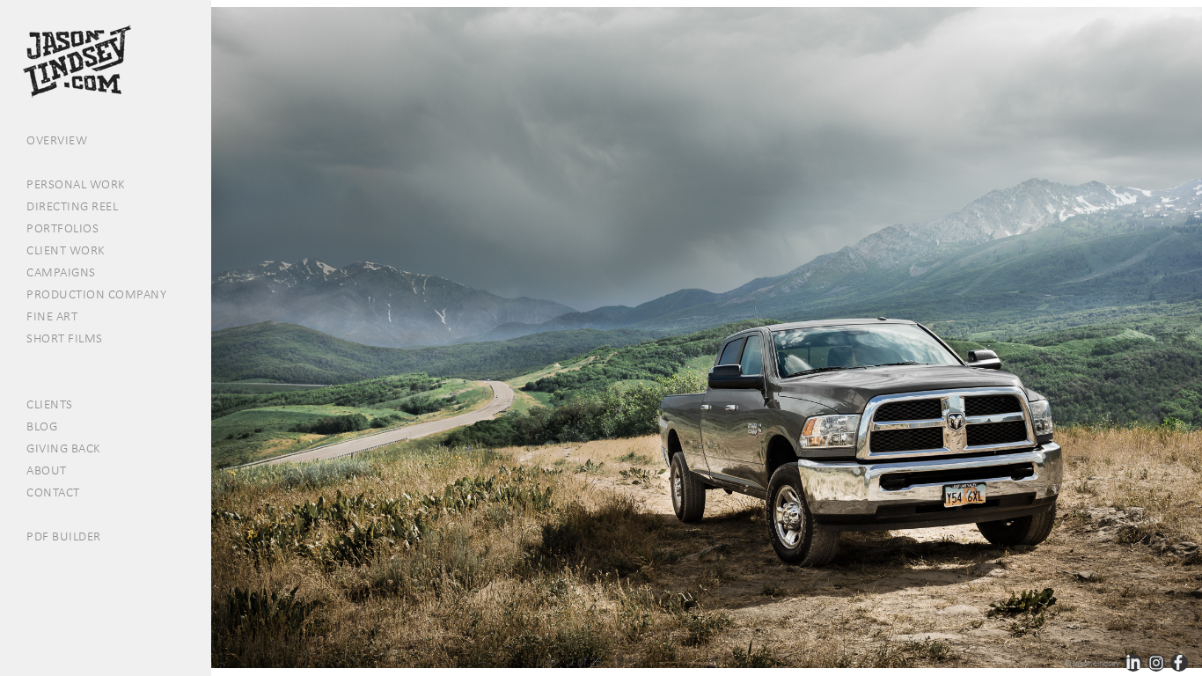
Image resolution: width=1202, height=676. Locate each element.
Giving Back (63, 448)
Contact (53, 492)
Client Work (66, 250)
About (46, 470)
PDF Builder (63, 536)
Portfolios (62, 228)
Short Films (64, 338)
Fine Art (51, 316)
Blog (41, 426)
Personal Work (76, 184)
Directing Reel (72, 206)
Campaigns (61, 272)
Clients (49, 404)
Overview (56, 140)
